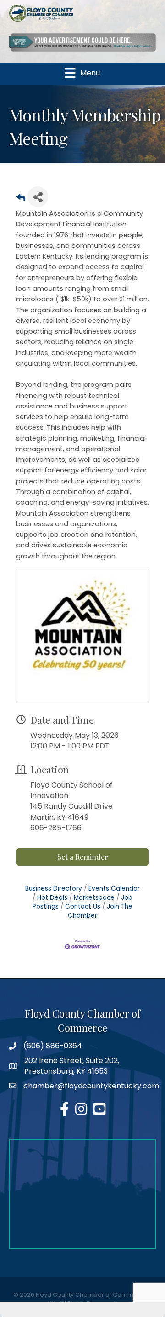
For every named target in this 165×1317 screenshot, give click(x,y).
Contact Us (82, 906)
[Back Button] (20, 199)
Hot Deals (52, 897)
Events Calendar (114, 888)
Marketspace (94, 897)
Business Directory (53, 888)
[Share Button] (38, 196)
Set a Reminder (82, 857)
